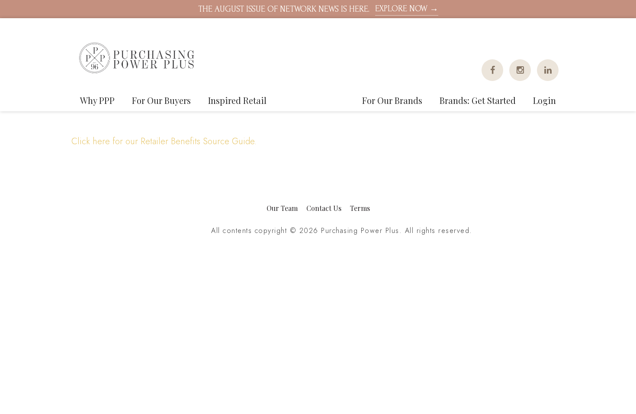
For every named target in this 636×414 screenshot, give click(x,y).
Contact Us (323, 208)
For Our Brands (392, 100)
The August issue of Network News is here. (318, 9)
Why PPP (97, 100)
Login (544, 100)
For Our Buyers (161, 100)
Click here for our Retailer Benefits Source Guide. (164, 141)
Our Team (282, 208)
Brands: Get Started (478, 100)
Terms (360, 208)
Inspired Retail (237, 100)
